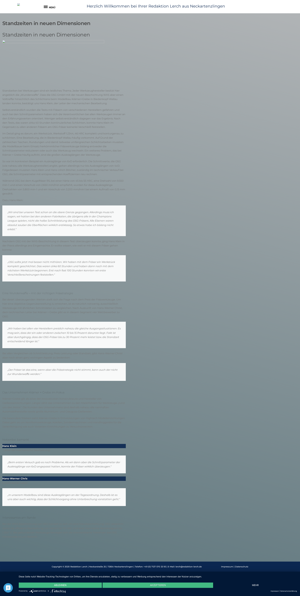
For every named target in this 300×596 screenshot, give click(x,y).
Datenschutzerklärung (288, 591)
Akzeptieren (158, 585)
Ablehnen (60, 585)
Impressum (227, 566)
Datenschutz (241, 566)
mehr (255, 585)
